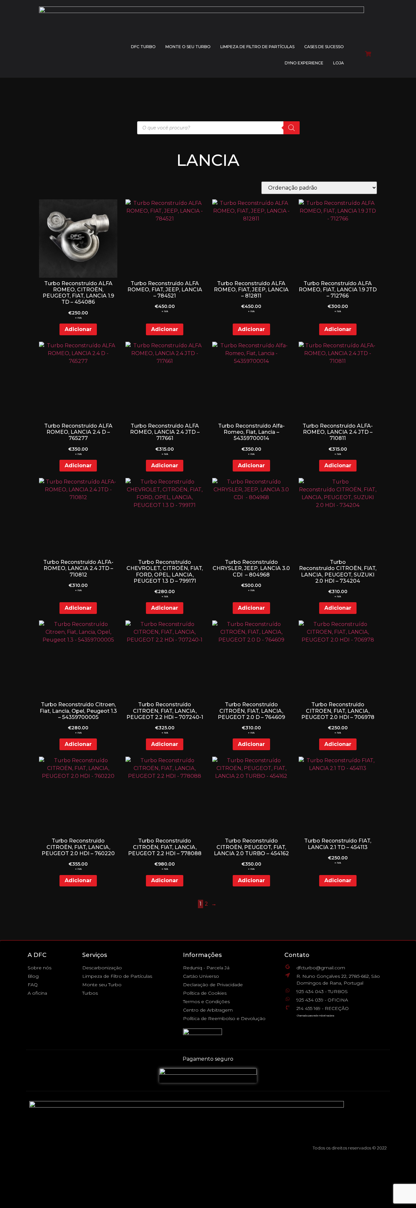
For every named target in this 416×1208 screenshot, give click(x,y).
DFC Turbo (143, 46)
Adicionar (78, 329)
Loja (338, 62)
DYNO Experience (304, 62)
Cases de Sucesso (324, 46)
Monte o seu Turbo (188, 46)
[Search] (291, 127)
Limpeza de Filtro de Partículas (257, 46)
